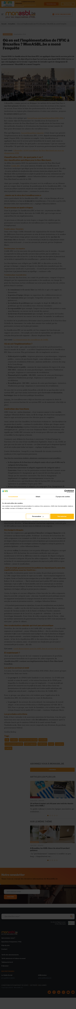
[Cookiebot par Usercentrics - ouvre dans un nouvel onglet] (66, 491)
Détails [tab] (38, 496)
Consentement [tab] (13, 496)
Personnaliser (36, 516)
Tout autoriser (62, 516)
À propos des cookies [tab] (63, 496)
